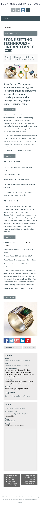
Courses (7, 384)
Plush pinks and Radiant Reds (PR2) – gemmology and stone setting (29, 479)
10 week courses (10, 370)
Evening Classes (25, 372)
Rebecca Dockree (17, 384)
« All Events (8, 27)
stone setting (28, 384)
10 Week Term (9, 381)
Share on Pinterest (28, 340)
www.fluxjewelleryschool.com (14, 426)
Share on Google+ (17, 340)
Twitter (18, 10)
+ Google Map (9, 416)
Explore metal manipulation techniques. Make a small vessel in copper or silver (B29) (12, 480)
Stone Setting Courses (12, 377)
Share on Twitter (11, 340)
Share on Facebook (6, 340)
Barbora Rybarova (21, 381)
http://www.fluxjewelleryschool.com (16, 389)
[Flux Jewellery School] (20, 4)
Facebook (13, 10)
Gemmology (9, 374)
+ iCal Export (29, 347)
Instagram (23, 10)
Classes (30, 381)
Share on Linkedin (22, 340)
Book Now (9, 109)
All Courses (15, 372)
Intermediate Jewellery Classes (24, 374)
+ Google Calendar (13, 347)
